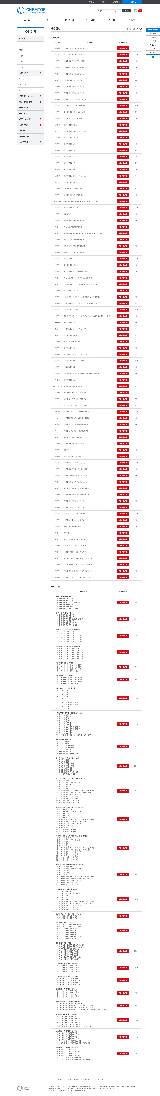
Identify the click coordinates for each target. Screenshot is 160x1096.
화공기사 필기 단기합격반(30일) (66, 889)
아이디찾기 (103, 2)
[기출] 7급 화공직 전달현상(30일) (74, 106)
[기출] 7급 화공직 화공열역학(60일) (75, 67)
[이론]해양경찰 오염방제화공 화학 (75, 520)
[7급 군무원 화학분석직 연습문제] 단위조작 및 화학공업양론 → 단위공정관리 (89, 316)
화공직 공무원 (23, 73)
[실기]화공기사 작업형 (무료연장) (75, 399)
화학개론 (67, 533)
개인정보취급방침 (73, 1079)
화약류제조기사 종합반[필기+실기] (67, 758)
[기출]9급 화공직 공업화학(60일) (74, 501)
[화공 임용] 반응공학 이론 (72, 456)
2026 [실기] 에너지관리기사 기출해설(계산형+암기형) (81, 201)
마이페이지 (153, 37)
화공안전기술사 (24, 125)
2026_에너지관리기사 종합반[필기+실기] (69, 713)
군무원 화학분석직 (25, 119)
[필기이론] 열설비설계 (71, 182)
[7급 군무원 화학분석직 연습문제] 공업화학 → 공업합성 (82, 373)
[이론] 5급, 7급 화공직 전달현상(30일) (76, 431)
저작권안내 (86, 1079)
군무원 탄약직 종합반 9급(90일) (66, 964)
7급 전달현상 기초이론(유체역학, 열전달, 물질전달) (80, 284)
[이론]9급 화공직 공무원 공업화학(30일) (77, 494)
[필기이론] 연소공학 (70, 157)
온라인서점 (69, 20)
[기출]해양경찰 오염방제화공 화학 (75, 552)
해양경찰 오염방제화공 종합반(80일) (68, 630)
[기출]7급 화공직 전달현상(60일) (74, 74)
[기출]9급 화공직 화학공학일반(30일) (76, 482)
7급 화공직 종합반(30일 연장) (73, 80)
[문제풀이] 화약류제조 (71, 265)
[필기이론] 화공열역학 (71, 208)
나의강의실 (132, 2)
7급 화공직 (22, 85)
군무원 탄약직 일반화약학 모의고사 (75, 246)
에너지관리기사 (24, 136)
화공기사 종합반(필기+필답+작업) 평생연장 (70, 807)
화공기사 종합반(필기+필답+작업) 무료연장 (70, 779)
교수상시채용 (99, 1079)
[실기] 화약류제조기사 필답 (73, 118)
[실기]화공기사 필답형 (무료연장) (75, 392)
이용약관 (60, 1079)
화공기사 (22, 39)
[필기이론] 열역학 (70, 163)
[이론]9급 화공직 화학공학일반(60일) (76, 437)
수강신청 (48, 20)
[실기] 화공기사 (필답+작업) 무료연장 (68, 914)
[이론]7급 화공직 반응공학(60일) (74, 443)
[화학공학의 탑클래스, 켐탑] (32, 10)
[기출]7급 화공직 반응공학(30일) (74, 93)
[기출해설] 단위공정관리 (72, 310)
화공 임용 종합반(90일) (63, 613)
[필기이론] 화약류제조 (71, 259)
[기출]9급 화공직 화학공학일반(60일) (76, 475)
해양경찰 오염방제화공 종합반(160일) (68, 646)
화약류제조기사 (24, 108)
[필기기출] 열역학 (70, 150)
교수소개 (27, 20)
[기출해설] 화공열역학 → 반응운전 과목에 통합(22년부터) (83, 233)
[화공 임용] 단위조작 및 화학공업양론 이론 (78, 278)
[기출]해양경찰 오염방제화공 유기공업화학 (78, 564)
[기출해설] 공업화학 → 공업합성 (74, 361)
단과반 (21, 62)
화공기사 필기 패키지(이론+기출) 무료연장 (70, 864)
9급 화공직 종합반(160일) (64, 663)
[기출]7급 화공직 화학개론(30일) (74, 86)
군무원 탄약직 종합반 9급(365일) (67, 989)
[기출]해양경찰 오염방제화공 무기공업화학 (78, 577)
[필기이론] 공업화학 (70, 335)
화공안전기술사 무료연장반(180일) (75, 405)
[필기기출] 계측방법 (70, 125)
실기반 (21, 56)
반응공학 (67, 450)
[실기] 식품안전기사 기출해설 (73, 195)
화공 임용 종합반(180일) (64, 596)
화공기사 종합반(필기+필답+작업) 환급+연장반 (71, 836)
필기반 (21, 50)
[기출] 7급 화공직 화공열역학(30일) (75, 99)
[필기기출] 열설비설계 (71, 137)
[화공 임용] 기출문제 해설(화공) (74, 55)
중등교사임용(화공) (25, 102)
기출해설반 (22, 67)
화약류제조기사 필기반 (64, 739)
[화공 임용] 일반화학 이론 (72, 526)
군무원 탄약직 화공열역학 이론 (74, 220)
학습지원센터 (132, 20)
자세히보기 (123, 48)
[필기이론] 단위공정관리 (72, 290)
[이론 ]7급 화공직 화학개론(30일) (74, 539)
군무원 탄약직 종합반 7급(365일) (67, 1047)
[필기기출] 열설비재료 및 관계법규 (75, 131)
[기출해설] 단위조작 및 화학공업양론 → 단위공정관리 (81, 303)
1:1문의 (153, 48)
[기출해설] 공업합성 (70, 367)
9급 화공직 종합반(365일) (64, 675)
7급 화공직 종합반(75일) (64, 943)
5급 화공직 (22, 90)
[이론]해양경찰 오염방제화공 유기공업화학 (78, 558)
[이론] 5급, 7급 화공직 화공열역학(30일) (77, 418)
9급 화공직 (22, 79)
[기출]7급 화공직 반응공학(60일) (74, 61)
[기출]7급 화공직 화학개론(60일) (74, 48)
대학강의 (22, 131)
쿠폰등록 (153, 45)
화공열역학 (67, 214)
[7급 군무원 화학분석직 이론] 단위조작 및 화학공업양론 (82, 297)
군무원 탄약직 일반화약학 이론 (74, 252)
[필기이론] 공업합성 (70, 348)
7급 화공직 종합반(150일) (64, 922)
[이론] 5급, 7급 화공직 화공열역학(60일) (77, 412)
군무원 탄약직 (23, 113)
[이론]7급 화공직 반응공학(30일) (74, 463)
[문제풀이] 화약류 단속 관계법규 (74, 112)
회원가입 (91, 2)
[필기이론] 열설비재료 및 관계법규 (75, 176)
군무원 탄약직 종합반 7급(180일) (67, 1031)
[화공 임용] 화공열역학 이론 (73, 227)
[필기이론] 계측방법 (70, 169)
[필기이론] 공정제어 (70, 322)
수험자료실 (90, 20)
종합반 (21, 44)
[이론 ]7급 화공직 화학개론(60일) (74, 514)
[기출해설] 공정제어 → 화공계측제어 (76, 329)
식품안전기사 (23, 142)
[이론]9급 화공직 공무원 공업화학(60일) (77, 488)
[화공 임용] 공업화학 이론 (72, 341)
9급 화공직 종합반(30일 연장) (73, 188)
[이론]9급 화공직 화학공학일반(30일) (76, 469)
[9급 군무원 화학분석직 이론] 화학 (75, 545)
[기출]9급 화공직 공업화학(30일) (74, 507)
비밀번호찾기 (116, 2)
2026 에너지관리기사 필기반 (65, 688)
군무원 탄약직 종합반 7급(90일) (66, 1014)
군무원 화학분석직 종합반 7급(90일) (68, 1001)
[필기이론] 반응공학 (70, 380)
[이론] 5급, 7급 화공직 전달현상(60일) (76, 424)
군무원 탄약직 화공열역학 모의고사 (75, 239)
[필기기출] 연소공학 (70, 144)
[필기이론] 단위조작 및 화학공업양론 (76, 271)
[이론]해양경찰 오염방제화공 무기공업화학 (78, 571)
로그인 (126, 11)
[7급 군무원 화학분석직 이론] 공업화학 (76, 354)
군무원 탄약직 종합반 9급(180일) (67, 976)
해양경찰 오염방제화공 (26, 96)
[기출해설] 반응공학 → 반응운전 (74, 386)
